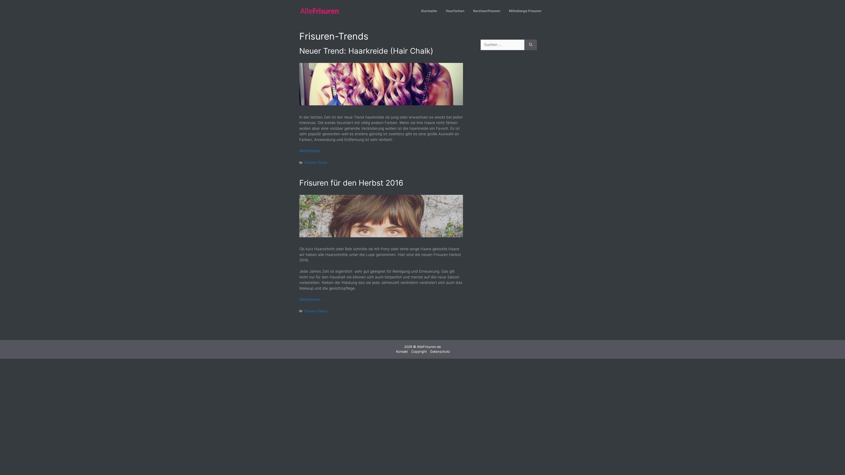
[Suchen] (530, 45)
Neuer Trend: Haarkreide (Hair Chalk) (366, 50)
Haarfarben (455, 11)
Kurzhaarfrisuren (486, 11)
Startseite (429, 11)
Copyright (419, 351)
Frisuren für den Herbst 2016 (351, 182)
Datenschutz (440, 351)
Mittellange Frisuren (525, 11)
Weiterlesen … (311, 151)
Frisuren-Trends (315, 162)
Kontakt (402, 351)
